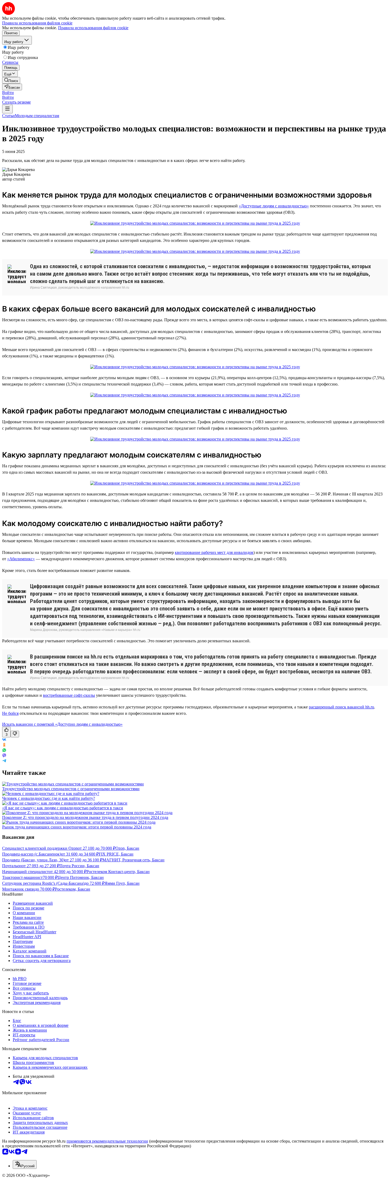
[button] (8, 92)
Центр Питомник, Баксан (81, 877)
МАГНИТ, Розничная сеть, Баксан (133, 860)
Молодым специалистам (37, 115)
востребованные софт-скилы (69, 695)
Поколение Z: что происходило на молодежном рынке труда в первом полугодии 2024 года (85, 817)
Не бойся (10, 713)
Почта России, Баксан (79, 865)
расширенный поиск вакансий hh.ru (341, 707)
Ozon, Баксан (127, 848)
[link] (11, 80)
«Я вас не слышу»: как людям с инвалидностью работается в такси (62, 808)
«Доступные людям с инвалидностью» (274, 206)
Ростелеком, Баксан (72, 889)
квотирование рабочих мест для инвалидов (214, 552)
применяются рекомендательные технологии (107, 1141)
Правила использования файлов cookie (93, 27)
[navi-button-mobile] (7, 109)
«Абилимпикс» (21, 559)
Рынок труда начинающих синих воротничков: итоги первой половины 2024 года (76, 827)
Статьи (8, 115)
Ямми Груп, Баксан (122, 883)
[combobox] (25, 1164)
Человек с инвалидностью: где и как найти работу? (48, 798)
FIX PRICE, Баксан (116, 854)
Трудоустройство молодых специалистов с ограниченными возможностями (71, 788)
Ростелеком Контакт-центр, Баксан (118, 871)
